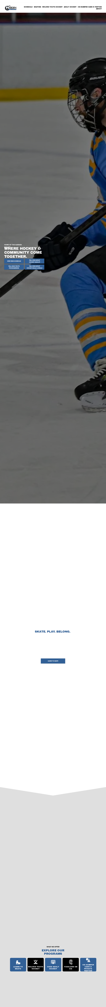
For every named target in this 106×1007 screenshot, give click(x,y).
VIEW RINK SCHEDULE (14, 261)
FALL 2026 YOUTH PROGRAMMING (14, 267)
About (99, 8)
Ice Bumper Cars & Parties (90, 7)
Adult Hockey (70, 7)
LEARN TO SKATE (53, 661)
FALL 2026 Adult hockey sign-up (34, 261)
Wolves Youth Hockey (52, 7)
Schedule (28, 7)
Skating (37, 7)
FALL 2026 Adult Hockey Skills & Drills (34, 267)
